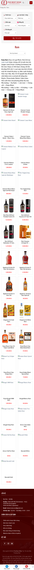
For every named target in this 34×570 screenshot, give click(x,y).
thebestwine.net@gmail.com (15, 508)
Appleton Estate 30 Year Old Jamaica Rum (9, 268)
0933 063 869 (7, 505)
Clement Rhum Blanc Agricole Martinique (8, 189)
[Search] (23, 2)
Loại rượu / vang (23, 15)
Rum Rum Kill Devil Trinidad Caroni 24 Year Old (8, 216)
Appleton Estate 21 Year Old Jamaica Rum (25, 268)
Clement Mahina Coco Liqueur (9, 163)
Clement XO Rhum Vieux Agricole (8, 111)
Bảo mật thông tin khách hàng (11, 530)
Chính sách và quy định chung (11, 520)
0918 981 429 (7, 503)
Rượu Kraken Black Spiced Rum (25, 373)
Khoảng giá (8, 29)
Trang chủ (3, 7)
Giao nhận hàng (7, 525)
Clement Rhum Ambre (25, 163)
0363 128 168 (11, 501)
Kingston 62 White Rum (25, 320)
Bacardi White (25, 451)
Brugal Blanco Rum (25, 398)
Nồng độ (21, 22)
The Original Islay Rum (25, 189)
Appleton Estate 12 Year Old (9, 294)
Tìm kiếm (18, 38)
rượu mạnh (5, 62)
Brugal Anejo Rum (8, 425)
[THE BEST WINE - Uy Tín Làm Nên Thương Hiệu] (11, 2)
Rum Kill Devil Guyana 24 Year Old (25, 216)
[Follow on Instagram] (8, 543)
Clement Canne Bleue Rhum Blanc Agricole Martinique (25, 137)
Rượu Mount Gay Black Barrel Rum (25, 347)
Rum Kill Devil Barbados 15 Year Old (8, 242)
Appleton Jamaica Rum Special (25, 294)
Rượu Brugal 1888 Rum (8, 399)
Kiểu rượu (8, 22)
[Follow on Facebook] (4, 543)
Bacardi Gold (9, 477)
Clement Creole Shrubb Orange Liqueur (25, 111)
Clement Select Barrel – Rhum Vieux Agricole (9, 137)
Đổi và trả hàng (7, 528)
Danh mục (8, 15)
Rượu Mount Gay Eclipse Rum (9, 373)
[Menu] (31, 2)
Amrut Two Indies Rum (25, 425)
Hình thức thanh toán (9, 523)
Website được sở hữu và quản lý (12, 533)
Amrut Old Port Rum (9, 451)
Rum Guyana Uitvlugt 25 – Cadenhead (25, 242)
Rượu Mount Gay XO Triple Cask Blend (9, 347)
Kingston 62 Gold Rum (9, 320)
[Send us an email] (12, 543)
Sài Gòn (5, 499)
